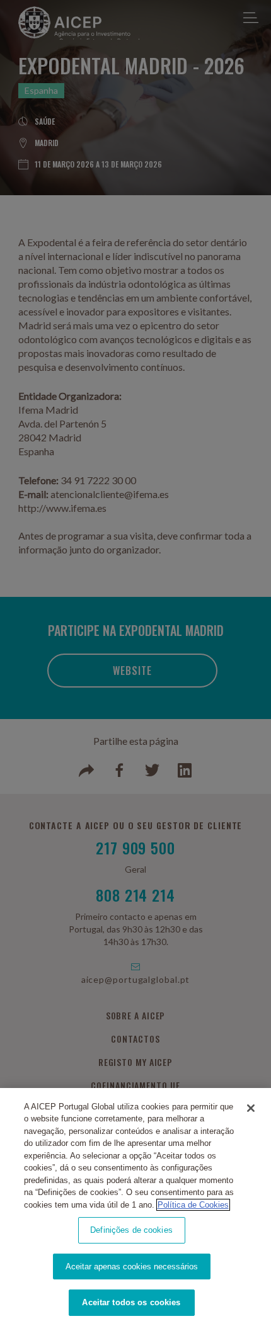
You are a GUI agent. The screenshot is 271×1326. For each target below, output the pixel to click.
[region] (135, 1207)
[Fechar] (251, 1108)
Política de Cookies (193, 1205)
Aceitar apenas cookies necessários (132, 1266)
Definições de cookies (131, 1230)
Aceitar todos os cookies (131, 1302)
